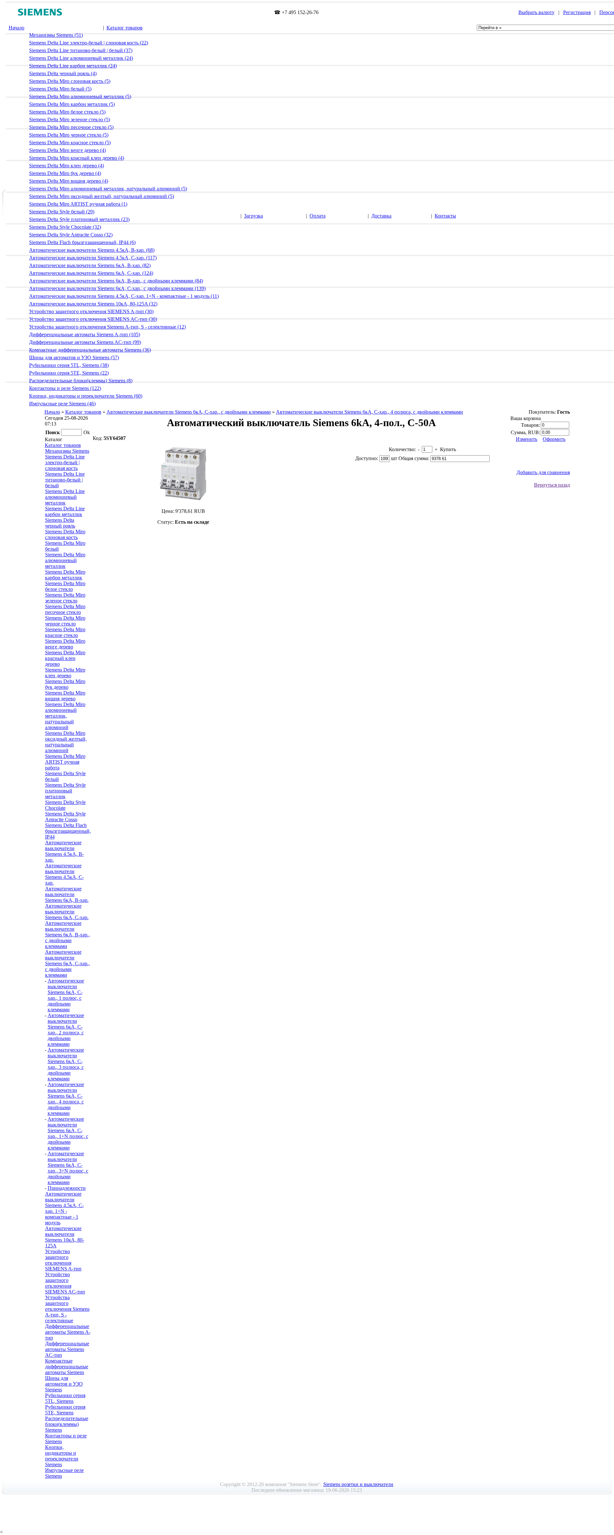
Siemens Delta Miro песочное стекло (65, 609)
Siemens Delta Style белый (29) (61, 211)
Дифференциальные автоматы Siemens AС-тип (67, 1349)
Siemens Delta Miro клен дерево (65, 672)
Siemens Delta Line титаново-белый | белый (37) (80, 50)
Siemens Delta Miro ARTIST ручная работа (65, 761)
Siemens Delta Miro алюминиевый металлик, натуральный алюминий (65, 716)
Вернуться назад (552, 485)
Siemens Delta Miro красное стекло (65, 632)
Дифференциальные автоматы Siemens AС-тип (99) (85, 342)
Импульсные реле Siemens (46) (62, 403)
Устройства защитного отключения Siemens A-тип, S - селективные (67, 1309)
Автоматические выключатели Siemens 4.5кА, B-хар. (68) (91, 250)
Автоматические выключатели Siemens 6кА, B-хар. (67, 894)
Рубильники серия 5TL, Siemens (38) (69, 365)
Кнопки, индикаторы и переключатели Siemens (61, 1455)
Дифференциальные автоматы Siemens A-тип (68, 1332)
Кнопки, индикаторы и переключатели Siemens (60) (85, 396)
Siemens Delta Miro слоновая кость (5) (69, 81)
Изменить (526, 439)
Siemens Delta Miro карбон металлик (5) (72, 104)
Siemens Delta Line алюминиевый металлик (65, 497)
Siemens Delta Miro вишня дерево (65, 695)
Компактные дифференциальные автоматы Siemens (66, 1366)
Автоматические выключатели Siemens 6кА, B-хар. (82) (90, 265)
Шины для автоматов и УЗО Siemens (64, 1383)
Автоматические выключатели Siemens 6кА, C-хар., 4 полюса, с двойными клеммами (369, 412)
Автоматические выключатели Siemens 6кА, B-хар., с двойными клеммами (67, 934)
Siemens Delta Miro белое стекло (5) (67, 112)
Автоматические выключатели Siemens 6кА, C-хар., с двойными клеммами (188, 412)
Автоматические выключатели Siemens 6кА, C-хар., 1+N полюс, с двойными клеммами (68, 1133)
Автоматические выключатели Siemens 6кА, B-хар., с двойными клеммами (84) (116, 280)
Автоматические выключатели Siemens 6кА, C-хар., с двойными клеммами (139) (117, 288)
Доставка (381, 216)
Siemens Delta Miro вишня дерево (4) (68, 181)
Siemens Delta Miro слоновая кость (65, 534)
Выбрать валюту (536, 12)
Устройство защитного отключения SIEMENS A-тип (63, 1260)
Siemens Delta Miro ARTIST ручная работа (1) (78, 204)
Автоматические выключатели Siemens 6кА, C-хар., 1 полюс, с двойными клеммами (66, 995)
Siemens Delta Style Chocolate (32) (65, 227)
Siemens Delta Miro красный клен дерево (65, 658)
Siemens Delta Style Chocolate (65, 805)
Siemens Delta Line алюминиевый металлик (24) (81, 58)
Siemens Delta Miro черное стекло (65, 620)
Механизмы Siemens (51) (56, 35)
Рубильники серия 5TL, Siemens (65, 1398)
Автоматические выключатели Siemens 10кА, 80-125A (64, 1237)
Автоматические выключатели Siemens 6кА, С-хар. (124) (91, 273)
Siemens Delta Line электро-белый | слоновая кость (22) (88, 42)
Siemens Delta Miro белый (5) (60, 88)
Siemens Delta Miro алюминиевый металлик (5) (80, 96)
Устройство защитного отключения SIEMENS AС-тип (65, 1283)
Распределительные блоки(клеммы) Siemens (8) (80, 380)
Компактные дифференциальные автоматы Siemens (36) (90, 350)
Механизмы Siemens (67, 451)
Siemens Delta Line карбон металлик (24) (73, 65)
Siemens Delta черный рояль (60, 523)
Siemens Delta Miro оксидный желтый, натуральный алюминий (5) (101, 196)
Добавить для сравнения (543, 472)
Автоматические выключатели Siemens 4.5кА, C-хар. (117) (93, 257)
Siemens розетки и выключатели (358, 1484)
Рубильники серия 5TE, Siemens (65, 1409)
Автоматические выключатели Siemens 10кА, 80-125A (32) (93, 303)
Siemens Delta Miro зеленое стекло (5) (69, 119)
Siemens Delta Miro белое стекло (65, 586)
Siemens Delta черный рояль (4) (63, 73)
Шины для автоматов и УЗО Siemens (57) (74, 357)
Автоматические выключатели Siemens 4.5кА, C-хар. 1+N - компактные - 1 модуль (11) (124, 296)
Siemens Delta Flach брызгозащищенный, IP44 (68, 831)
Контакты (445, 216)
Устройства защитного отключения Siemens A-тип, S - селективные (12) (107, 327)
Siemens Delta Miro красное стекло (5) (70, 142)
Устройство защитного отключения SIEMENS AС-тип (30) (93, 319)
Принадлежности (67, 1188)
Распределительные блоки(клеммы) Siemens (66, 1424)
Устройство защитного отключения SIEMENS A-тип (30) (91, 311)
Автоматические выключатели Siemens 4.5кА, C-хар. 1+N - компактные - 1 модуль (64, 1208)
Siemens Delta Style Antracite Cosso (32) (71, 234)
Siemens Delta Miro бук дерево (65, 684)
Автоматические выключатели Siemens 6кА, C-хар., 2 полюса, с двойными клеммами (66, 1030)
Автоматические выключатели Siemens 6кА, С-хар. (67, 911)
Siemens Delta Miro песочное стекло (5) (71, 127)
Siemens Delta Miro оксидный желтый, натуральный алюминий (66, 741)
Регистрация (577, 12)
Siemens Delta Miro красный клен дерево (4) (76, 158)
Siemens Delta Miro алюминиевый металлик (65, 560)
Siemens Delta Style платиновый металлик (65, 790)
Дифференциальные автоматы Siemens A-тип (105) (84, 334)
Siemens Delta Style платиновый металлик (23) (79, 219)
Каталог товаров (124, 27)
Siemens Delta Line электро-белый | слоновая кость (65, 462)
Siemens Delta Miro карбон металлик (65, 574)
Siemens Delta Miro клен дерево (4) (66, 165)
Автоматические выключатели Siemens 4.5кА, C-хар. (64, 874)
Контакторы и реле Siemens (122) (65, 388)
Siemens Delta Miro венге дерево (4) (67, 150)
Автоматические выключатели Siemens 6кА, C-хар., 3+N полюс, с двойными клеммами (68, 1168)
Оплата (318, 216)
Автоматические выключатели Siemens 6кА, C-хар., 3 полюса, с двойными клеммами (66, 1064)
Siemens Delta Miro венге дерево (65, 643)
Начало (16, 27)
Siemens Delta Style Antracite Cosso (65, 816)
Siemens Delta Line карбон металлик (65, 511)
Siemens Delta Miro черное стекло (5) (68, 135)
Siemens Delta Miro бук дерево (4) (65, 173)
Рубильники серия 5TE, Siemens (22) (69, 373)
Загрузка (253, 216)
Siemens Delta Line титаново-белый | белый (65, 479)
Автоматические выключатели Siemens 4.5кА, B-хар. (64, 851)
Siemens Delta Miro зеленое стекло (65, 597)
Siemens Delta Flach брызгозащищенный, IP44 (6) (82, 242)
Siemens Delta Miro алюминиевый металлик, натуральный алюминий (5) (108, 188)
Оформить (554, 439)
